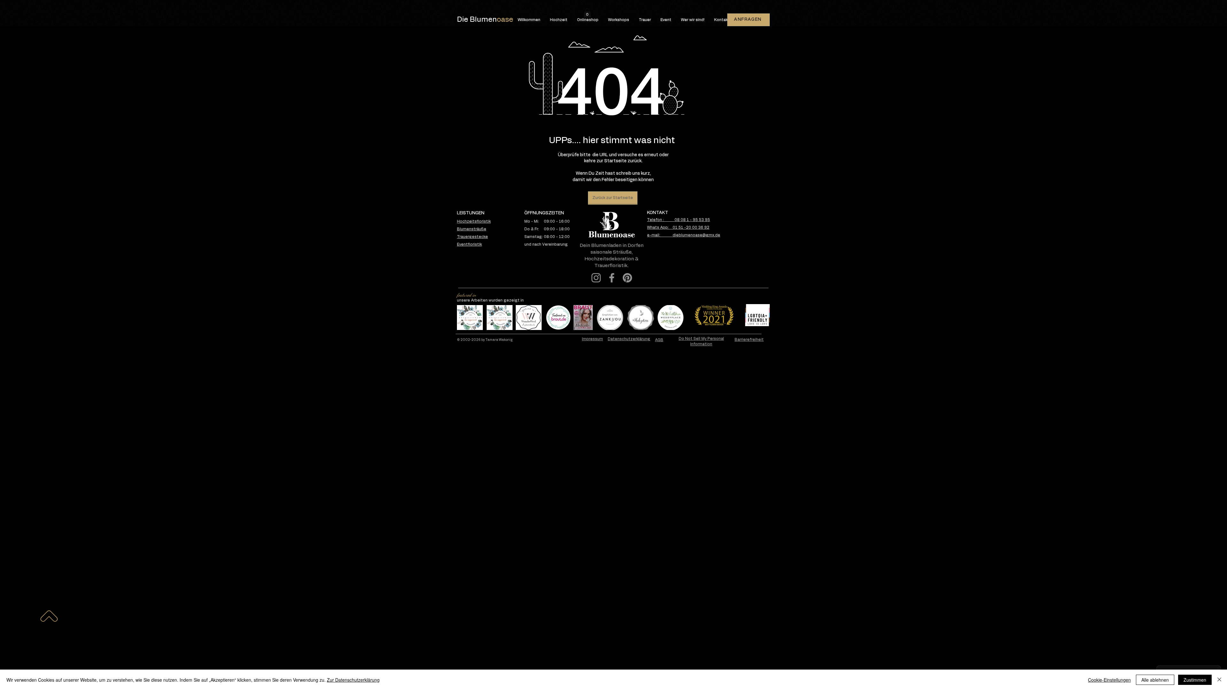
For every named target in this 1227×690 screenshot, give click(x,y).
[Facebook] (612, 278)
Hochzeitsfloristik (474, 221)
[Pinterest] (627, 278)
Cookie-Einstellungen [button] (1109, 680)
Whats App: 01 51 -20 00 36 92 (678, 227)
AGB (659, 340)
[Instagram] (596, 278)
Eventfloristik (469, 244)
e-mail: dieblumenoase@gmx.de (683, 235)
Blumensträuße (471, 229)
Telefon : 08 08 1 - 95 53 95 (678, 220)
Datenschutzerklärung (629, 339)
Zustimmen (1195, 680)
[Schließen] (1219, 680)
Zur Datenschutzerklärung (353, 680)
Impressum (592, 339)
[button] (587, 13)
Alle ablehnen (1155, 680)
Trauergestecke (472, 237)
